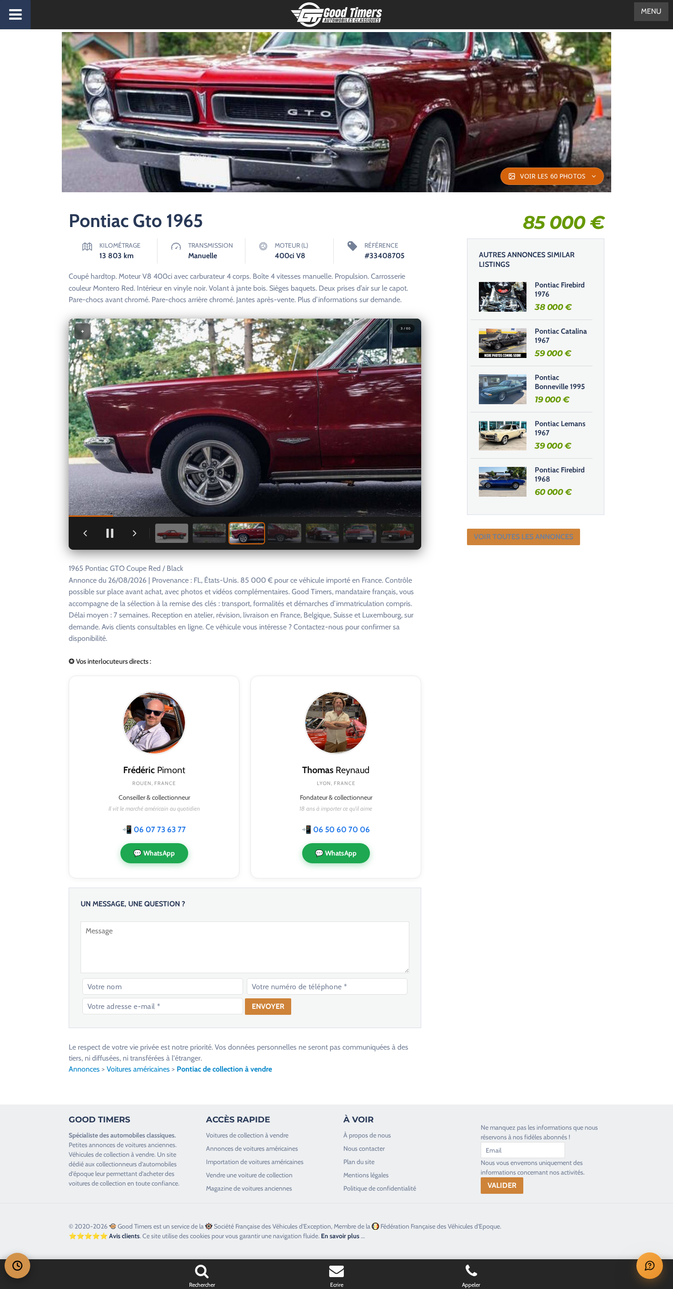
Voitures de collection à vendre (247, 1135)
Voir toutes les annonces (523, 536)
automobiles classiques (142, 1135)
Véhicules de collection (99, 1154)
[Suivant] (135, 533)
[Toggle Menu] (15, 14)
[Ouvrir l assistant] (649, 1265)
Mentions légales (366, 1175)
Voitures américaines (138, 1069)
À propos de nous (367, 1135)
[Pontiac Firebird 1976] (502, 296)
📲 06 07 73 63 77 (154, 829)
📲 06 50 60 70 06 (336, 829)
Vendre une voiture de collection (249, 1175)
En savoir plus (340, 1236)
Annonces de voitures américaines (252, 1148)
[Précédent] (85, 533)
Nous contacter (364, 1148)
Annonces (84, 1069)
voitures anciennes (150, 1145)
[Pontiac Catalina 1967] (502, 342)
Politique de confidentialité (379, 1188)
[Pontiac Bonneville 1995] (502, 389)
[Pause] (110, 533)
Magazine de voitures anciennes (249, 1188)
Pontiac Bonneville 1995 (560, 382)
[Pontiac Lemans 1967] (502, 435)
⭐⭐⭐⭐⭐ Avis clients (104, 1236)
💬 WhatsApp (154, 853)
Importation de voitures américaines (255, 1162)
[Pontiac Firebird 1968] (502, 481)
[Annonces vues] (17, 1265)
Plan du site (358, 1162)
